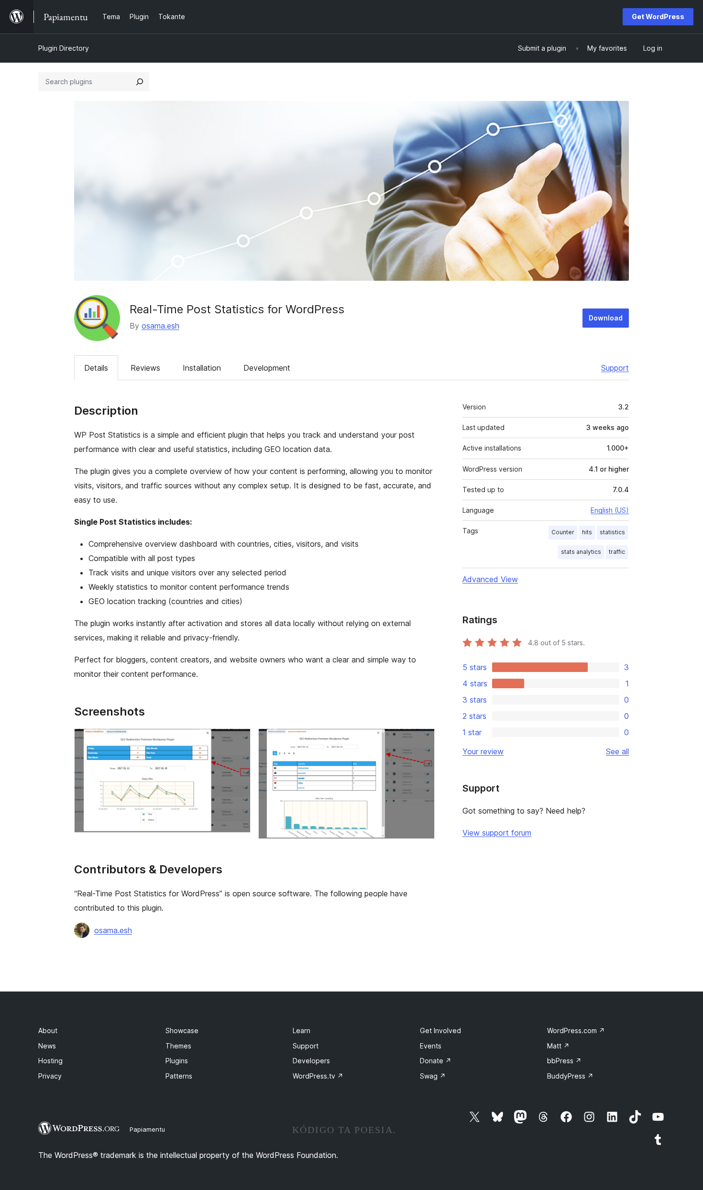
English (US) (610, 510)
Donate (435, 1061)
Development (266, 368)
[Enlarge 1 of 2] (237, 741)
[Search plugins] (139, 81)
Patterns (178, 1076)
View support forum (496, 832)
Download (606, 318)
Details (96, 368)
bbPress (564, 1061)
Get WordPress (658, 16)
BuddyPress (570, 1076)
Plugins (176, 1061)
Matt (558, 1046)
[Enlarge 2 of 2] (422, 741)
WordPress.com (576, 1030)
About (47, 1030)
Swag (433, 1076)
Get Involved (440, 1030)
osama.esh (160, 326)
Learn (301, 1030)
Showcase (181, 1030)
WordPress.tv (318, 1076)
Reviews (145, 368)
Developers (311, 1061)
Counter (562, 532)
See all (617, 751)
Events (430, 1046)
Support (615, 368)
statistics (612, 532)
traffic (617, 551)
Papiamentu (147, 1129)
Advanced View (490, 579)
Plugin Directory (63, 48)
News (47, 1046)
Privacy (50, 1076)
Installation (202, 368)
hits (587, 532)
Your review (483, 751)
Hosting (50, 1061)
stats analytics (581, 551)
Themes (178, 1046)
